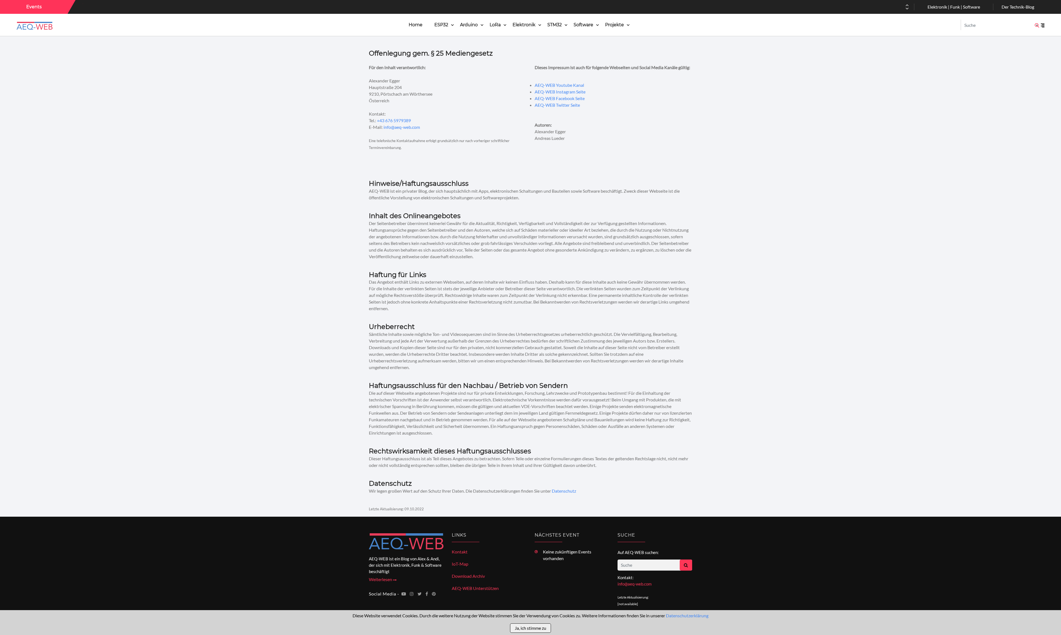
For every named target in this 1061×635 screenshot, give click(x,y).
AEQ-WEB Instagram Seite (560, 91)
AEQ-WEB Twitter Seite (557, 105)
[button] (907, 9)
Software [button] (583, 24)
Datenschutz (564, 490)
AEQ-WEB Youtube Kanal (559, 85)
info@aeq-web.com (402, 127)
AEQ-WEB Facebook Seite (560, 98)
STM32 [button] (554, 24)
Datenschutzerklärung (687, 615)
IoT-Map (460, 563)
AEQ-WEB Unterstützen (475, 588)
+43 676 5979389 (394, 120)
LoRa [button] (495, 24)
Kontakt (460, 551)
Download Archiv (468, 576)
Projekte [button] (614, 24)
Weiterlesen (381, 579)
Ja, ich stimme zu (530, 628)
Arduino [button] (469, 24)
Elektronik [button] (524, 24)
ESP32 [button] (441, 24)
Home (415, 24)
